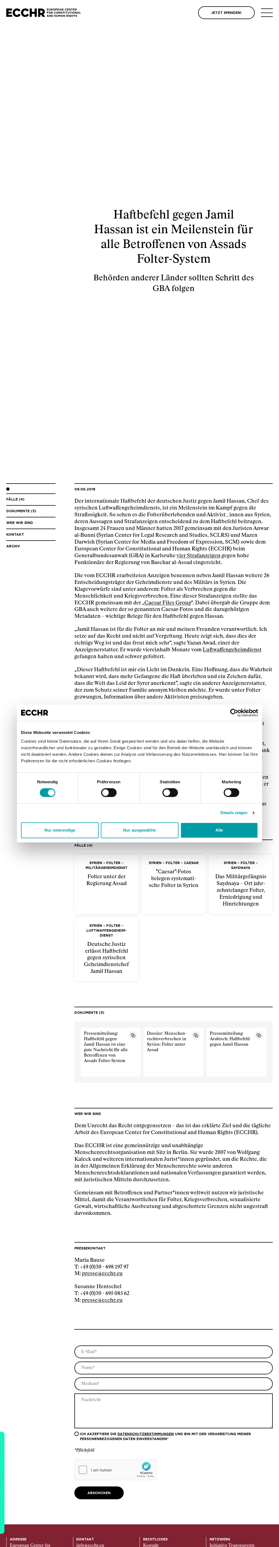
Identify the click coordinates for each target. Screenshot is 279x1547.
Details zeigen (233, 812)
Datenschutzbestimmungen (145, 1434)
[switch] (109, 792)
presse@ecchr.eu (102, 1273)
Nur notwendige (59, 830)
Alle (219, 830)
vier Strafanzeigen (198, 555)
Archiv (13, 546)
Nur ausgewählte (139, 830)
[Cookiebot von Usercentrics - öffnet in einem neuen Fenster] (234, 713)
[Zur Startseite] (43, 12)
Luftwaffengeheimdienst (232, 649)
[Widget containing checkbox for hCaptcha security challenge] (115, 1469)
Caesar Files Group (167, 602)
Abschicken (99, 1493)
